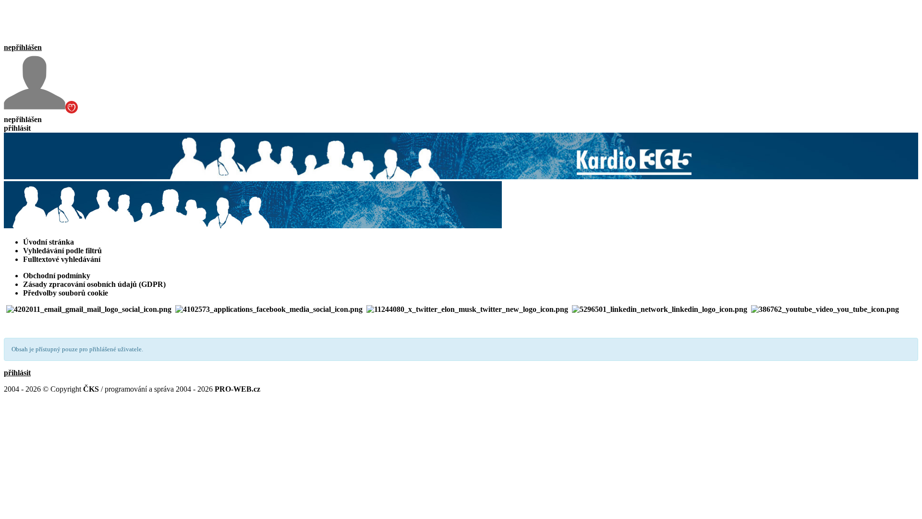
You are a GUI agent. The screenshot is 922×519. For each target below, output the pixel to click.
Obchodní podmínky (56, 276)
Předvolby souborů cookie (65, 293)
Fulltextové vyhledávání (61, 259)
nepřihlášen (23, 47)
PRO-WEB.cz (237, 389)
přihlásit (17, 128)
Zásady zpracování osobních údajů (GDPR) (94, 284)
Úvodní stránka (48, 242)
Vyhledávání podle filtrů (62, 251)
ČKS (91, 389)
